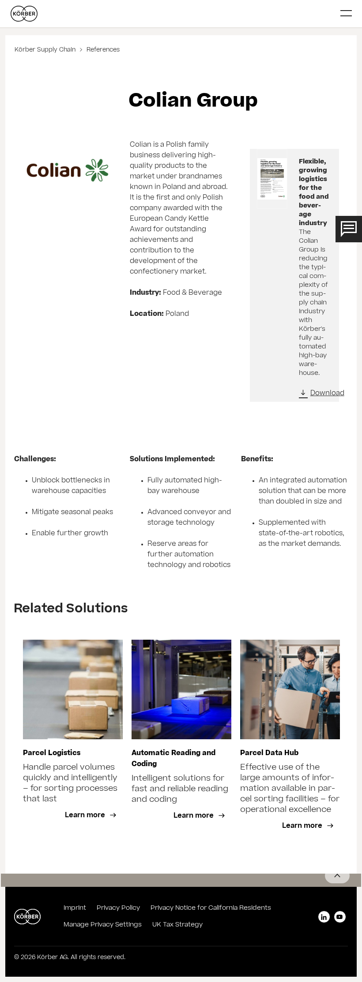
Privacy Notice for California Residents (211, 908)
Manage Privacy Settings (103, 925)
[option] (73, 741)
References (102, 50)
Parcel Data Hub (269, 753)
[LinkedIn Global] (324, 917)
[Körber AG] (172, 14)
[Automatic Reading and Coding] (181, 689)
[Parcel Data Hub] (290, 689)
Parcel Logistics (51, 753)
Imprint (75, 908)
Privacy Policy (118, 908)
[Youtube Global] (340, 917)
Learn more (86, 815)
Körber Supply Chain (46, 50)
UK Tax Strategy (177, 925)
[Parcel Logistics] (73, 689)
